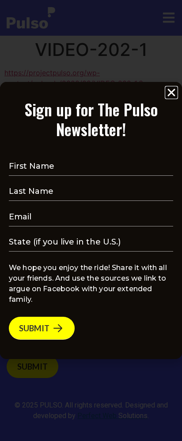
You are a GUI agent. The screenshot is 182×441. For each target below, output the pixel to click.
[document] (91, 220)
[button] (171, 92)
